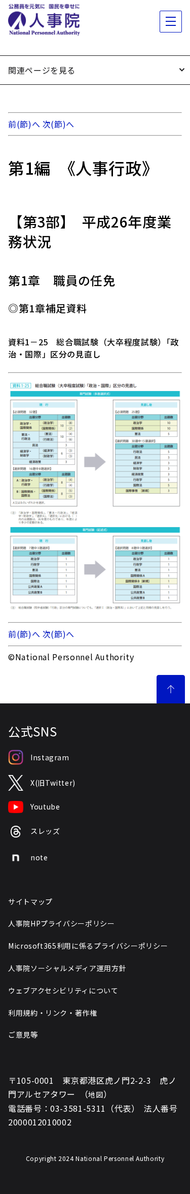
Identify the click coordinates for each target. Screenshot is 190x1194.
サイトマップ (30, 901)
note (39, 857)
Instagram (49, 757)
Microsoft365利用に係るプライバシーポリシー (88, 946)
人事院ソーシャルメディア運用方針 (67, 968)
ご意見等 (23, 1034)
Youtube (45, 806)
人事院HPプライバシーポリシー (61, 923)
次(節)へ (58, 124)
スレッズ (45, 831)
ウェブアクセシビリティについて (63, 990)
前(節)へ (24, 124)
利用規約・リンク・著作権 (52, 1013)
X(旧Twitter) (52, 783)
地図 (95, 1094)
